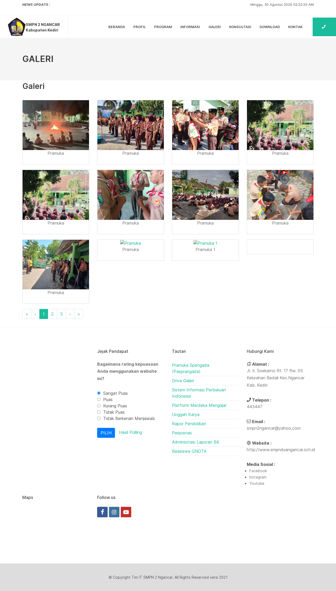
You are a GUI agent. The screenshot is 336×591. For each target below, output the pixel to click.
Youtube (256, 483)
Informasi (190, 27)
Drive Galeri (183, 380)
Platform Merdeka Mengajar (199, 405)
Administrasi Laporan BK (195, 442)
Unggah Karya (186, 414)
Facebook (258, 470)
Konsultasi (240, 27)
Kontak (295, 27)
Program (163, 27)
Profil (139, 27)
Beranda (116, 27)
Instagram (257, 477)
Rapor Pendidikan (189, 423)
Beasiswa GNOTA (189, 451)
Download (270, 27)
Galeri (214, 27)
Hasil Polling (130, 432)
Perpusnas (182, 432)
